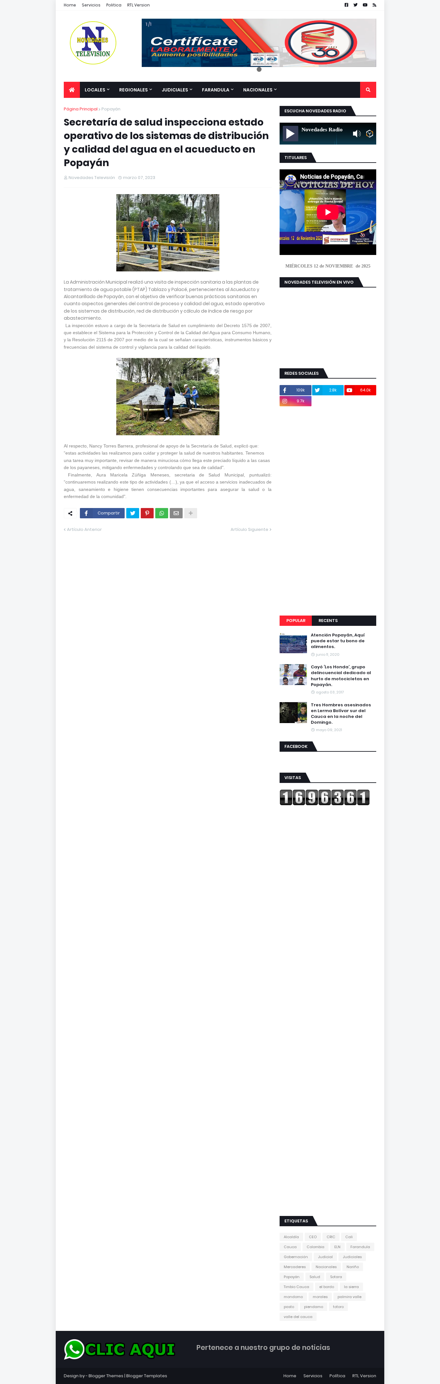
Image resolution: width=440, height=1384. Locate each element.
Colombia (315, 1246)
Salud (315, 1276)
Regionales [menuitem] (133, 90)
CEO (313, 1236)
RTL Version (138, 5)
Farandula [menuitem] (215, 90)
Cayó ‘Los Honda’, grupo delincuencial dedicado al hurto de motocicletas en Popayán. (341, 676)
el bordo (326, 1286)
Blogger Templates (146, 1376)
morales (320, 1296)
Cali (349, 1236)
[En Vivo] (290, 133)
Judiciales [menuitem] (175, 90)
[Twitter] (132, 513)
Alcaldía (291, 1236)
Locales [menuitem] (95, 90)
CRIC (331, 1236)
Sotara (336, 1276)
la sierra (351, 1286)
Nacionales (326, 1266)
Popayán (110, 109)
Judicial (325, 1256)
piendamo (313, 1306)
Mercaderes (295, 1266)
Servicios (91, 5)
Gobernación (296, 1256)
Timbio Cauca (296, 1286)
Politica (113, 5)
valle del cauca (298, 1316)
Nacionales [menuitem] (258, 90)
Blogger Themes (106, 1376)
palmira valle (349, 1296)
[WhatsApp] (161, 513)
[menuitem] (72, 90)
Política (337, 1376)
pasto (289, 1306)
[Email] (176, 513)
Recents (328, 620)
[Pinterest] (147, 513)
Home (70, 5)
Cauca (290, 1246)
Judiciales (352, 1256)
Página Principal (81, 109)
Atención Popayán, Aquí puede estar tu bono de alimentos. (338, 641)
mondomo (293, 1296)
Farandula (360, 1246)
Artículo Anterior (84, 529)
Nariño (353, 1266)
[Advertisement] (328, 510)
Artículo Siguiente (249, 529)
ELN (337, 1246)
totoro (338, 1306)
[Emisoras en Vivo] (369, 133)
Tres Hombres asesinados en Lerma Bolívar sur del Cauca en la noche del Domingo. (341, 714)
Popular (295, 620)
